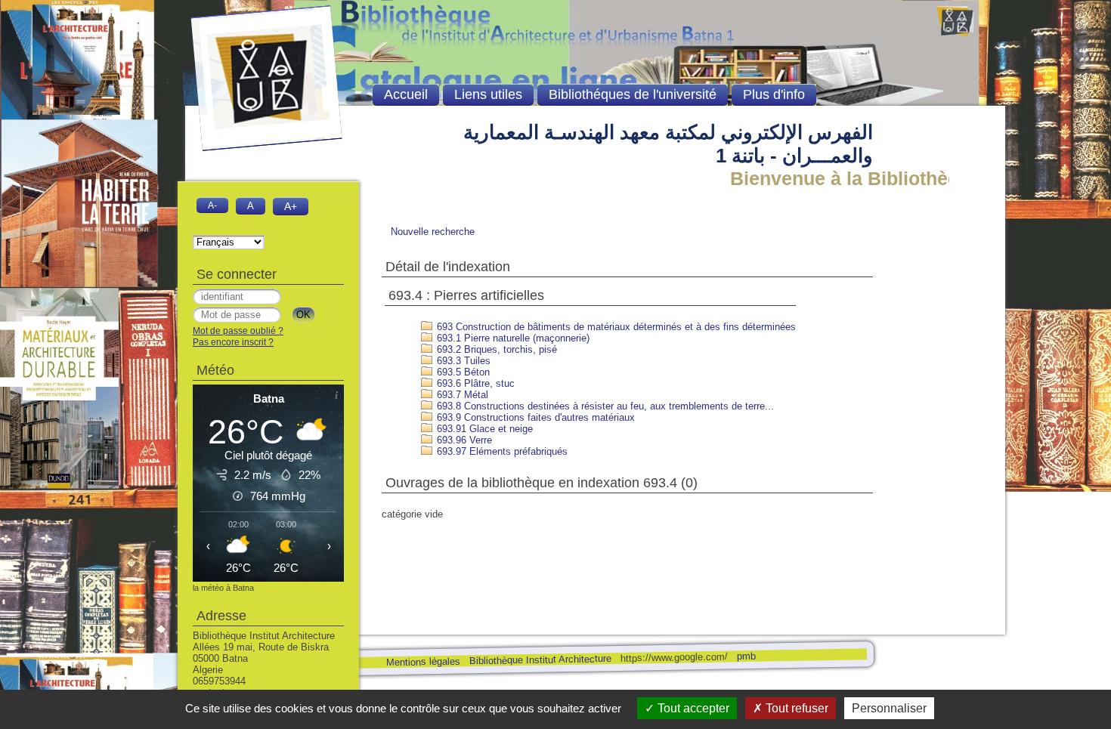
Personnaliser (889, 708)
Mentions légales (422, 662)
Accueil (406, 94)
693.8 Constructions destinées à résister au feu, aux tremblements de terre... (604, 406)
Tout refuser (795, 708)
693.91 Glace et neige (483, 428)
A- (212, 205)
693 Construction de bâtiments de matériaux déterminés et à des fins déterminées (615, 326)
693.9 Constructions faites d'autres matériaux (534, 417)
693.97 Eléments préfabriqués (501, 451)
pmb (745, 656)
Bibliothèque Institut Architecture (540, 659)
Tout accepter (692, 708)
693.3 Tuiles (462, 360)
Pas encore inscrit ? (233, 342)
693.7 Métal (461, 394)
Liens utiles (488, 94)
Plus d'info (774, 94)
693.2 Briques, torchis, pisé (495, 349)
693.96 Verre (463, 440)
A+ (290, 206)
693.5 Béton (462, 372)
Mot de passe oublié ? (238, 331)
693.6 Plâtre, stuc (474, 383)
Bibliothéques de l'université (632, 94)
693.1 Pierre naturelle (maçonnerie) (512, 338)
